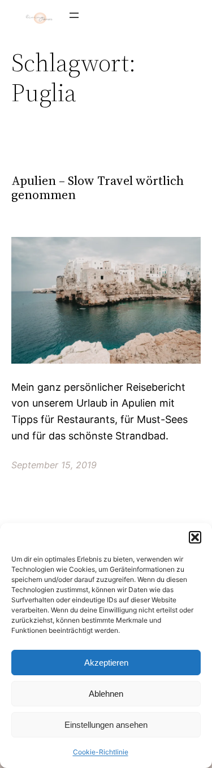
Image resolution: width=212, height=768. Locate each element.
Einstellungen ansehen (106, 725)
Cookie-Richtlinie (100, 752)
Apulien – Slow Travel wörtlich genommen (97, 188)
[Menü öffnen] (74, 15)
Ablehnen (106, 693)
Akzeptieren (106, 662)
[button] (195, 537)
